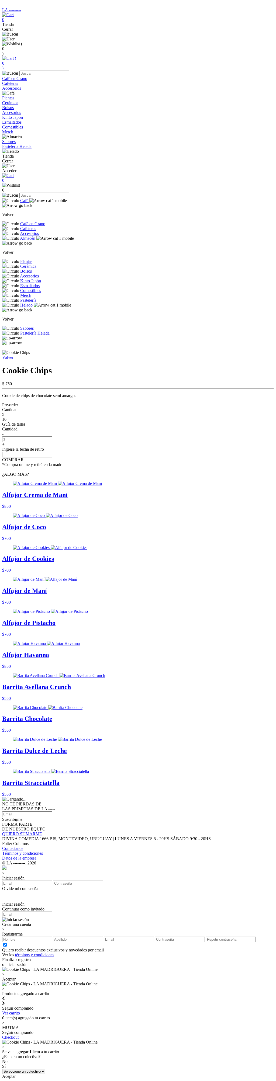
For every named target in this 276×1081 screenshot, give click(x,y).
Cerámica (10, 102)
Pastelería (28, 300)
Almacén (28, 238)
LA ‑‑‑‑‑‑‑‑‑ (11, 10)
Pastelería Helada (17, 146)
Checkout (10, 1037)
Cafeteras (10, 83)
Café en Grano (14, 78)
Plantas (8, 98)
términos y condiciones (34, 955)
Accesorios (11, 88)
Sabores (9, 141)
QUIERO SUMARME (22, 834)
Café (24, 200)
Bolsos (8, 107)
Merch (7, 132)
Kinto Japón (12, 117)
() (9, 63)
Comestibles (12, 127)
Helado (27, 305)
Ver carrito (11, 1013)
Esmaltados (12, 122)
